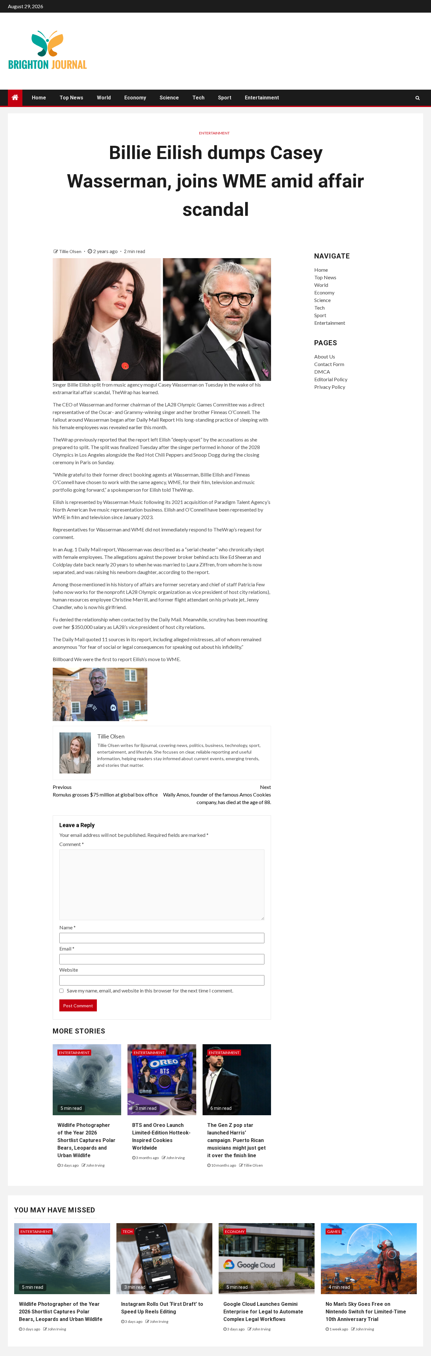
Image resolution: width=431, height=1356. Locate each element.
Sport (224, 98)
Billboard (63, 659)
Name (67, 927)
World (104, 98)
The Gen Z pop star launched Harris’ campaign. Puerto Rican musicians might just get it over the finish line (236, 1140)
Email (66, 948)
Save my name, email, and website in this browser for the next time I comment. (150, 990)
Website (68, 970)
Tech (198, 98)
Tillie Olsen (70, 251)
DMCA (322, 372)
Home (39, 98)
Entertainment (262, 98)
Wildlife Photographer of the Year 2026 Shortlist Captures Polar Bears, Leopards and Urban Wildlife (86, 1140)
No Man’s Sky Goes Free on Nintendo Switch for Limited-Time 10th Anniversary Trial (366, 1311)
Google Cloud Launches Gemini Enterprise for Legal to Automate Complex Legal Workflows (263, 1311)
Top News (71, 98)
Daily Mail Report (155, 420)
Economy (135, 98)
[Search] (418, 98)
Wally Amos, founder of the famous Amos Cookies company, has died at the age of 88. (217, 794)
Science (169, 98)
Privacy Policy (329, 387)
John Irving (95, 1165)
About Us (324, 356)
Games (333, 1231)
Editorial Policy (330, 379)
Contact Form (329, 364)
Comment (71, 844)
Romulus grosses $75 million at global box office (105, 790)
